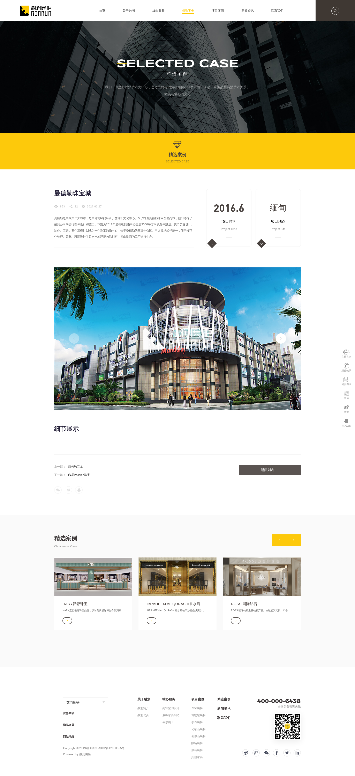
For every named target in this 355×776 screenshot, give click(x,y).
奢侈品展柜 (198, 736)
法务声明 (69, 713)
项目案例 (218, 10)
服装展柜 (197, 750)
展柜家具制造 (171, 715)
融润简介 (143, 708)
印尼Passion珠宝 (79, 474)
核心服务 (158, 10)
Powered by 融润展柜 (77, 754)
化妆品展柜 (198, 729)
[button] (281, 338)
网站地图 (69, 736)
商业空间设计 (171, 708)
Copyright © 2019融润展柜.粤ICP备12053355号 (94, 748)
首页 (102, 10)
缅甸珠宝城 (75, 466)
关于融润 (128, 10)
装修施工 (168, 722)
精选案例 (188, 10)
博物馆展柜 (198, 715)
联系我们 (277, 10)
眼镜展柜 (197, 743)
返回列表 (267, 470)
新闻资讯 (247, 10)
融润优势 (143, 715)
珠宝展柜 (197, 708)
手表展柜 (197, 722)
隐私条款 (69, 724)
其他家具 (197, 757)
